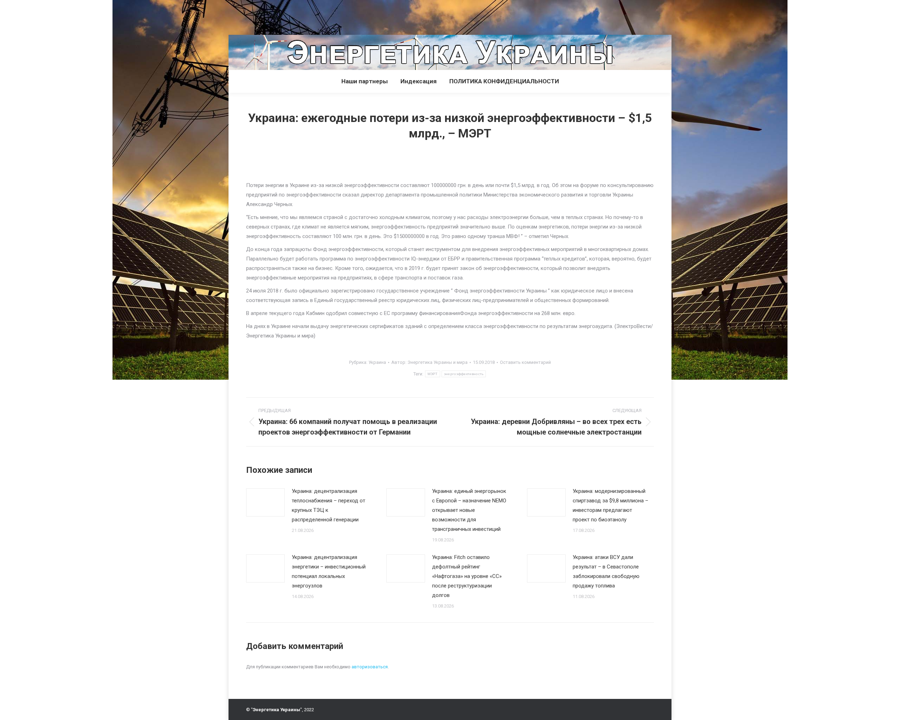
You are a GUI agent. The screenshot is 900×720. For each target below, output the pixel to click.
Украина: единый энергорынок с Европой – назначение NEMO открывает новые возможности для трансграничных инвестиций (469, 510)
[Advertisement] (128, 16)
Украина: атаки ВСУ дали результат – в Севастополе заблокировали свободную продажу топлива (606, 571)
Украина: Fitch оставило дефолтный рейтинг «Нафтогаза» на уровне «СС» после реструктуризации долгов (467, 576)
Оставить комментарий (525, 362)
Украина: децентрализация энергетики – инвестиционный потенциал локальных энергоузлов (329, 571)
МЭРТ (433, 374)
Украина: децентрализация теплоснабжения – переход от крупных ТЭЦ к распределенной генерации (328, 505)
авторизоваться (370, 666)
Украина (377, 362)
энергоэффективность (464, 374)
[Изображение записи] (265, 502)
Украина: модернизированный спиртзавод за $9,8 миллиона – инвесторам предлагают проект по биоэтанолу (610, 505)
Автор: (429, 362)
